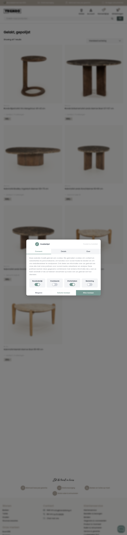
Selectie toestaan (63, 293)
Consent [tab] (38, 251)
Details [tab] (63, 251)
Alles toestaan (88, 293)
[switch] (37, 284)
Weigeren (38, 293)
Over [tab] (88, 251)
